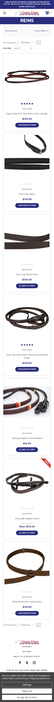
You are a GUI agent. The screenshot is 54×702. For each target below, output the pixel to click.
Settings (27, 684)
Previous (25, 42)
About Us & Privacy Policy (27, 656)
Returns (27, 652)
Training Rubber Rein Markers (27, 438)
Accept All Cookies (27, 697)
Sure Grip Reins (27, 194)
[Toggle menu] (8, 13)
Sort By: (7, 48)
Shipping (27, 647)
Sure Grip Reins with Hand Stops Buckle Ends (27, 356)
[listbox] (23, 48)
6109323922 (30, 7)
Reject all (27, 691)
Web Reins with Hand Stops (26, 601)
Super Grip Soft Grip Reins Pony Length (27, 113)
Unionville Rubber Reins (27, 518)
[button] (27, 30)
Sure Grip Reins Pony (27, 274)
